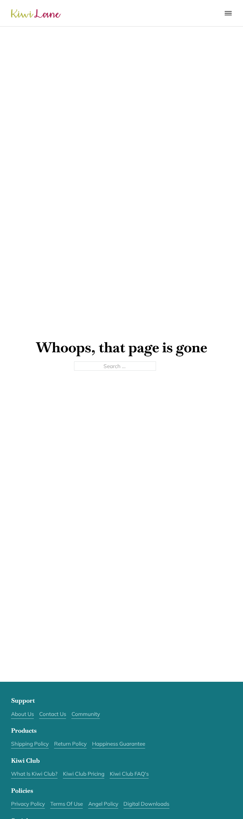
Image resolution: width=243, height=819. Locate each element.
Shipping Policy (30, 743)
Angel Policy (103, 803)
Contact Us (52, 714)
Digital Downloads (146, 803)
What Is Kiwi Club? (34, 773)
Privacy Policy (28, 803)
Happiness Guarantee (118, 743)
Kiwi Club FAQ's (129, 773)
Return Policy (70, 743)
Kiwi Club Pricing (83, 773)
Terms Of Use (66, 803)
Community (86, 714)
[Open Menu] (228, 13)
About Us (22, 714)
